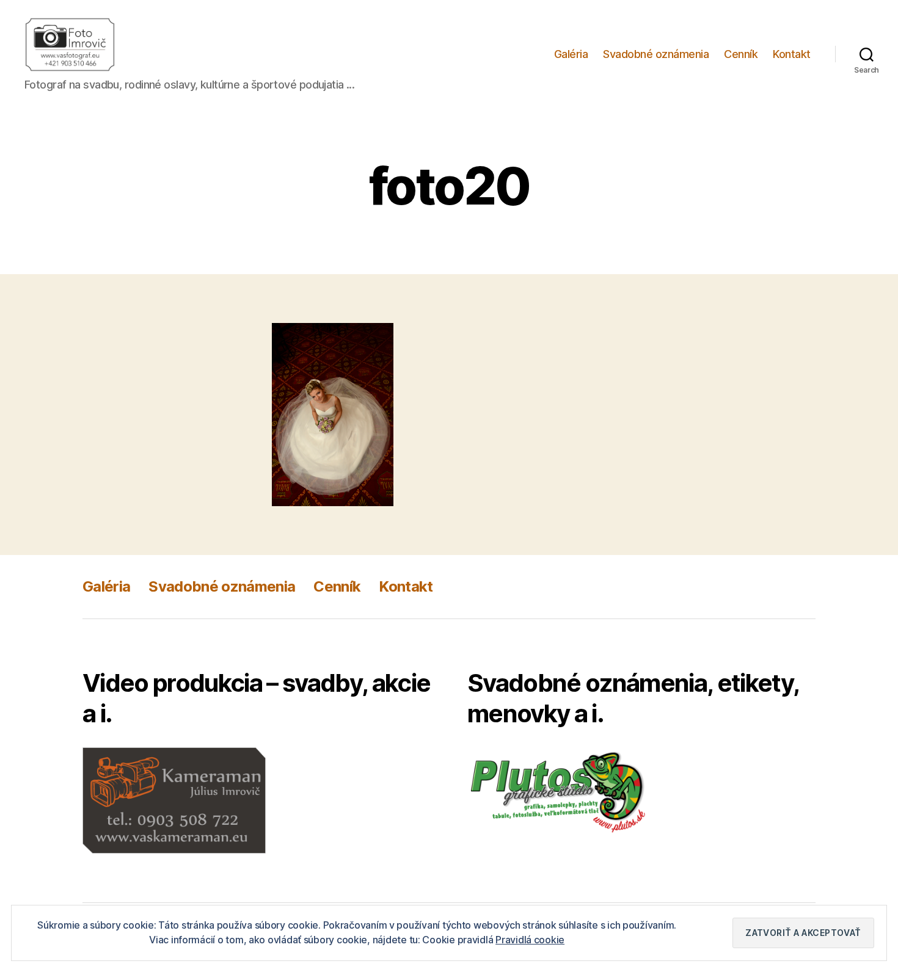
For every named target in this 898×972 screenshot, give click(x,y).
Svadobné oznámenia (656, 54)
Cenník (740, 54)
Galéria (571, 54)
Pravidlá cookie (529, 940)
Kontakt (792, 54)
